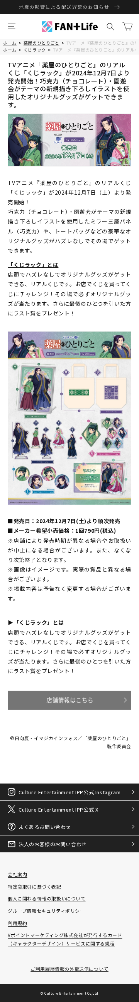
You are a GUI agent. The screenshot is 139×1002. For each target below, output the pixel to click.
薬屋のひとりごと (41, 43)
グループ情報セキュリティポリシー (46, 910)
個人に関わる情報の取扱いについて (47, 898)
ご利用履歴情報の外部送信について (69, 968)
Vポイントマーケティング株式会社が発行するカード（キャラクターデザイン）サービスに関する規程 (65, 939)
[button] (11, 26)
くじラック (35, 50)
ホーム (10, 43)
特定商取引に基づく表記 (34, 886)
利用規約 (17, 923)
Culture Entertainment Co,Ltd (71, 993)
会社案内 (17, 874)
